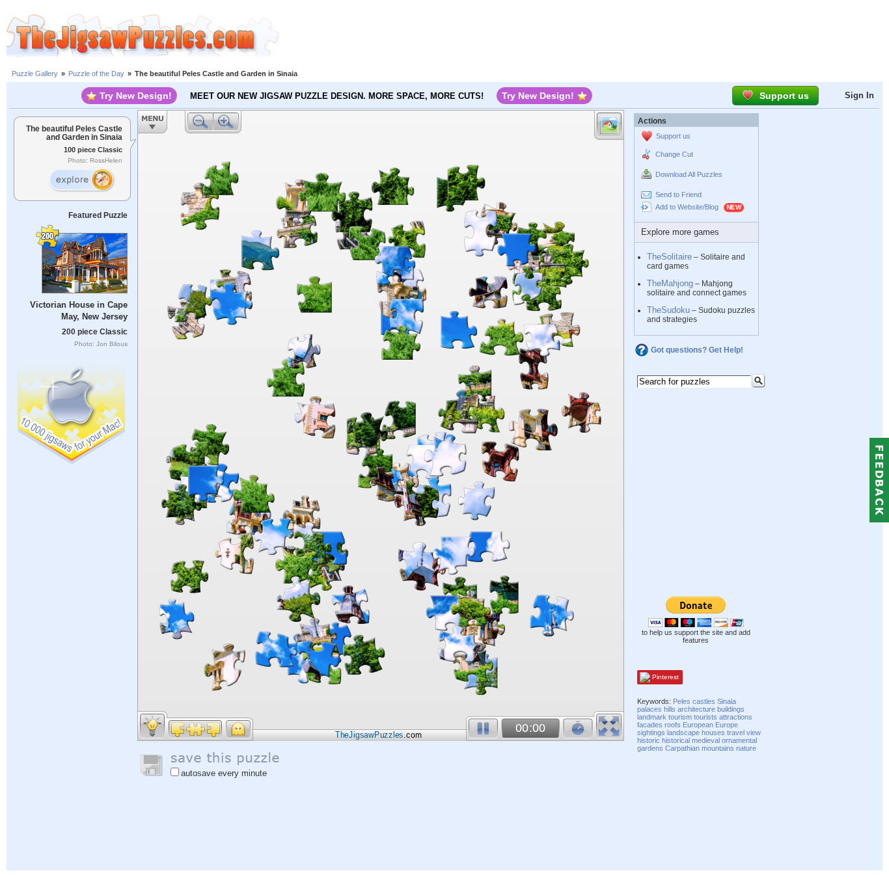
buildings (731, 709)
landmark (651, 717)
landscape (683, 732)
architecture (696, 709)
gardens (650, 748)
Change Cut (674, 154)
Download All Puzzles (688, 174)
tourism (680, 717)
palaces (649, 709)
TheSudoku (668, 310)
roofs (672, 725)
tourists (705, 717)
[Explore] (81, 180)
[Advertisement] (584, 36)
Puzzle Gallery (35, 73)
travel (736, 732)
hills (670, 709)
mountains (718, 748)
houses (713, 732)
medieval (706, 740)
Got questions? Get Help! (697, 350)
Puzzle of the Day (96, 73)
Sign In (859, 95)
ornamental (739, 740)
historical (676, 740)
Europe (726, 725)
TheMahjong (670, 283)
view (753, 732)
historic (648, 740)
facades (650, 725)
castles (703, 701)
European (698, 725)
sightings (651, 732)
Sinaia (726, 701)
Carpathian (682, 748)
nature (746, 748)
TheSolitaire (669, 257)
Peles (682, 701)
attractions (735, 717)
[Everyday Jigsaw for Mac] (72, 411)
